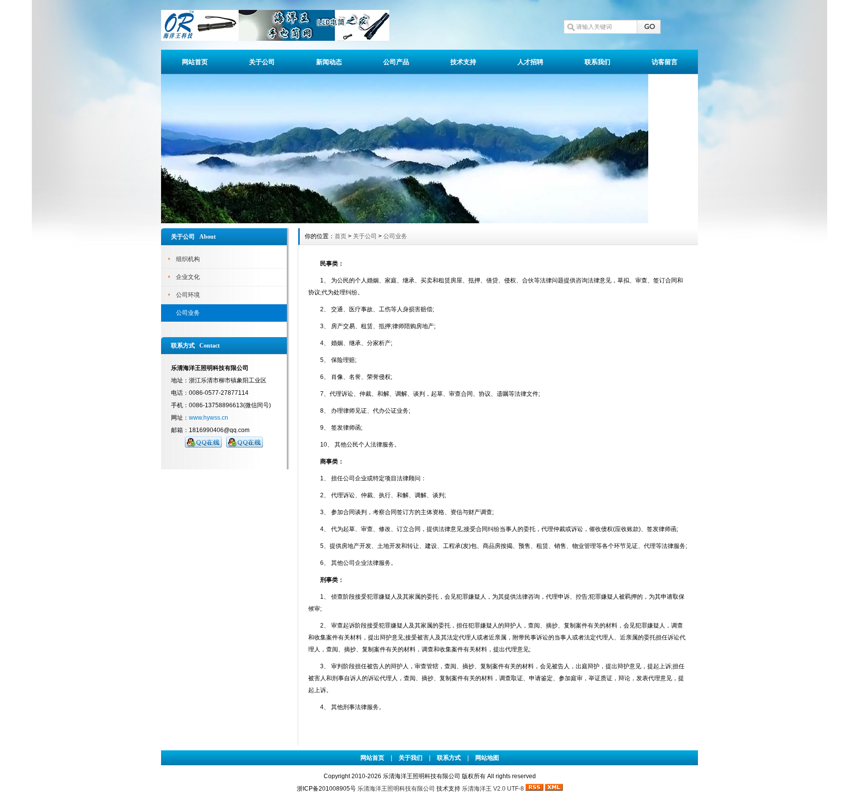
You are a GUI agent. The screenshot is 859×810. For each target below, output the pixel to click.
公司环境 (188, 294)
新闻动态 (329, 62)
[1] (404, 221)
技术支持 (463, 62)
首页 (340, 236)
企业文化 (188, 276)
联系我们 (597, 62)
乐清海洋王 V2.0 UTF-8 (493, 788)
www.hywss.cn (208, 417)
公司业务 (188, 312)
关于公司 (262, 62)
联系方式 (449, 757)
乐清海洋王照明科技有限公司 (396, 788)
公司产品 (396, 62)
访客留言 (665, 62)
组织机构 (188, 259)
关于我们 (411, 757)
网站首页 (195, 62)
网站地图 (487, 757)
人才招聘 (530, 62)
